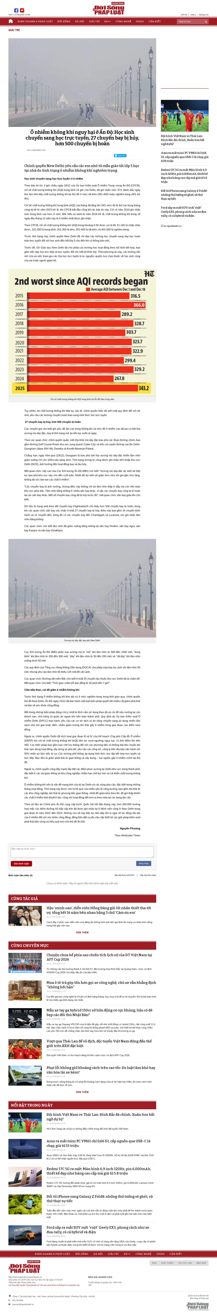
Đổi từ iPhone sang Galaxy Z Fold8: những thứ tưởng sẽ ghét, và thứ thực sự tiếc (184, 195)
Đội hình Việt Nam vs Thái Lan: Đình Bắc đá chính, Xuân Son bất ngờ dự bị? (182, 140)
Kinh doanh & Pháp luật (35, 21)
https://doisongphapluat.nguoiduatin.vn (25, 1277)
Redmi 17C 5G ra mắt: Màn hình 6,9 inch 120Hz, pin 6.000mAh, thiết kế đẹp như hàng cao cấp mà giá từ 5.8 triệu (99, 1171)
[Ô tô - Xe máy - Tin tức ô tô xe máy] (171, 225)
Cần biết (155, 21)
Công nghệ (123, 21)
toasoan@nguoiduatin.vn (23, 1304)
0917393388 (17, 1300)
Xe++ (107, 21)
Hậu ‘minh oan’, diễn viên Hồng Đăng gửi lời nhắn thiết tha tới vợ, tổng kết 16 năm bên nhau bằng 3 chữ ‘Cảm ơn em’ (99, 910)
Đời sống (64, 21)
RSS (154, 1263)
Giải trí (94, 21)
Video (140, 21)
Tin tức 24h (185, 1263)
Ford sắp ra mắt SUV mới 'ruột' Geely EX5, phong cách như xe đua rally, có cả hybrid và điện (183, 211)
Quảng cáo (204, 14)
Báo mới (201, 1263)
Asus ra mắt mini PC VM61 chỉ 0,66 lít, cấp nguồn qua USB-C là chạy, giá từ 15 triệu (185, 157)
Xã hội (79, 21)
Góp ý (193, 14)
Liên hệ (184, 14)
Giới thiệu (167, 1263)
